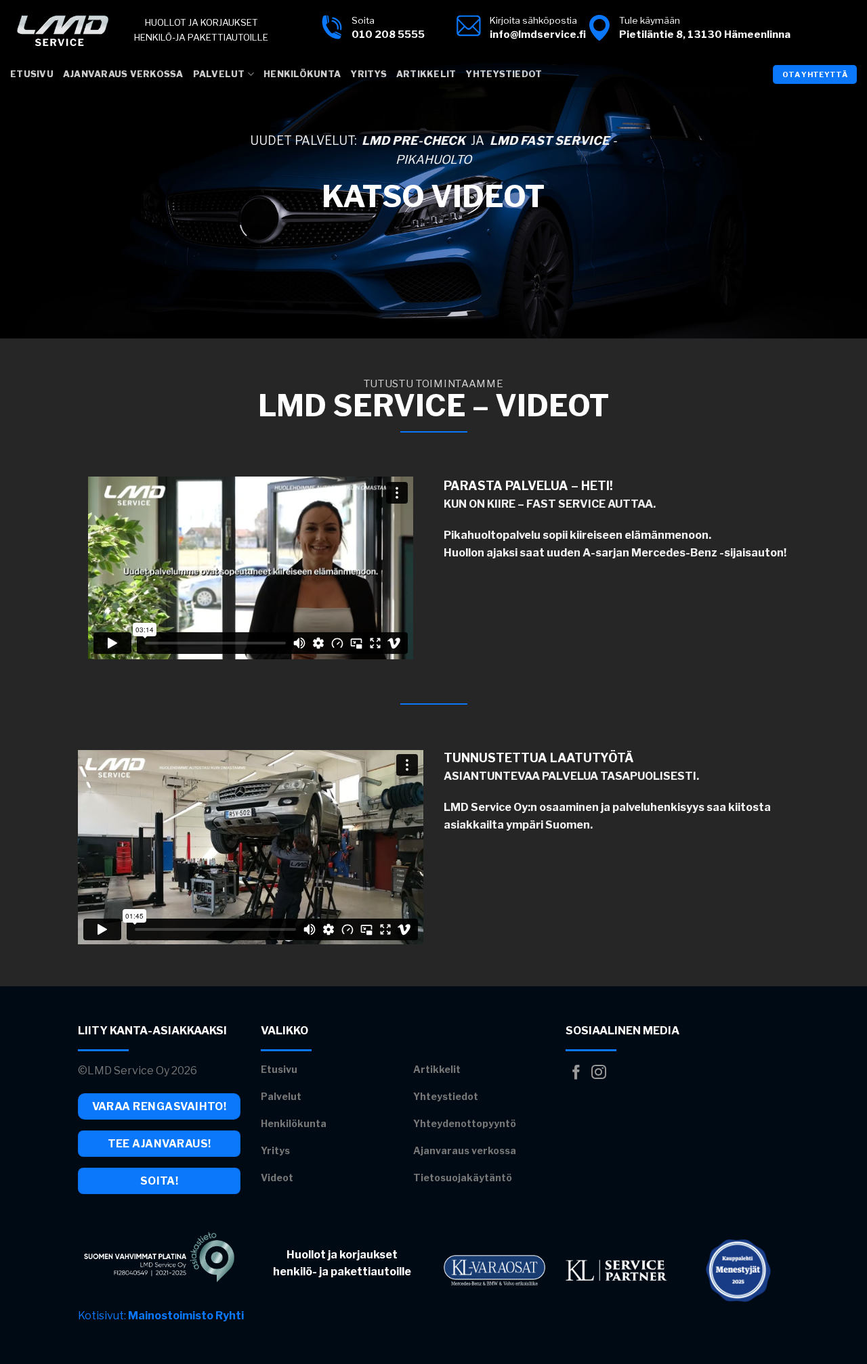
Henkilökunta (302, 74)
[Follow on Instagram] (598, 1073)
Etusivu (32, 74)
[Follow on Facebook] (576, 1073)
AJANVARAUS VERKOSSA (123, 74)
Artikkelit (426, 74)
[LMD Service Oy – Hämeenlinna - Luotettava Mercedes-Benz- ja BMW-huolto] (62, 31)
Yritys (368, 74)
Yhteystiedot (503, 74)
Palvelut (219, 74)
